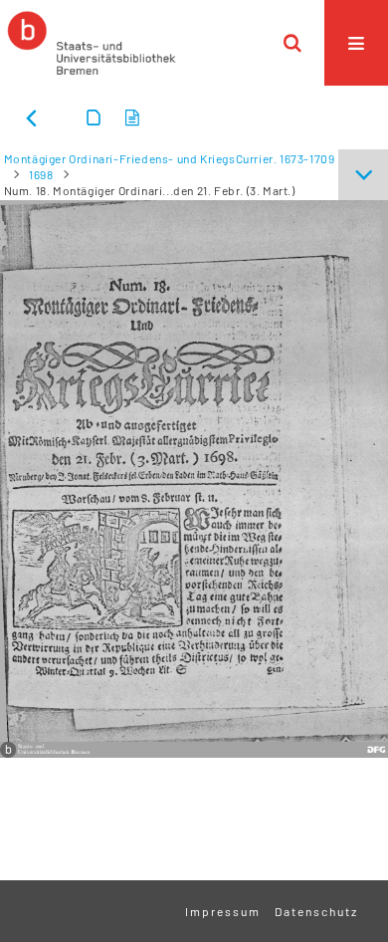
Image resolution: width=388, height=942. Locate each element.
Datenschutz (316, 911)
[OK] (292, 43)
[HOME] (91, 43)
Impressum (223, 911)
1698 (41, 174)
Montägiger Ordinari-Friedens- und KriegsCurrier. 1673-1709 (169, 158)
